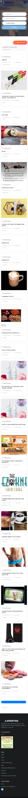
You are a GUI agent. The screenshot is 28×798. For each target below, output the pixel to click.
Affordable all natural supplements (10, 687)
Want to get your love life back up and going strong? (13, 649)
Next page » (5, 707)
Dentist (4, 60)
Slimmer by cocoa (7, 296)
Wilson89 (5, 156)
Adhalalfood (5, 355)
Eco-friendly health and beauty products (12, 461)
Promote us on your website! (8, 775)
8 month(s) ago (18, 62)
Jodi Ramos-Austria (7, 505)
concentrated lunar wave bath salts (12, 612)
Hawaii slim (5, 243)
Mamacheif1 (5, 467)
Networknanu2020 (7, 579)
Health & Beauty (7, 56)
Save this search (21, 42)
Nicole (4, 693)
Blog (2, 765)
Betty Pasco (5, 655)
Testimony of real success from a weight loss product (13, 97)
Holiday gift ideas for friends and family (13, 225)
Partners (3, 770)
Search (15, 27)
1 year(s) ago (16, 465)
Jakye (4, 102)
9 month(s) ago (17, 153)
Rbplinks (5, 541)
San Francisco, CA (7, 62)
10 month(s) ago (17, 299)
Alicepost (5, 301)
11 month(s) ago (17, 427)
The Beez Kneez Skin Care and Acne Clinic (13, 499)
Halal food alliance (8, 350)
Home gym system (7, 188)
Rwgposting (5, 192)
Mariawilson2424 (6, 64)
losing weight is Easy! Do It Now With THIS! (12, 574)
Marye (4, 230)
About (2, 757)
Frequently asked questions (8, 768)
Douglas (5, 337)
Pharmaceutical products (10, 333)
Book (3, 151)
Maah (4, 119)
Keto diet (5, 115)
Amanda (5, 247)
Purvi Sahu (5, 392)
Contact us (4, 773)
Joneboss (5, 617)
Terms (3, 760)
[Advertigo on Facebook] (2, 789)
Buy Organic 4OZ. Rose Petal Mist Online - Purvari (13, 387)
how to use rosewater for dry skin (13, 424)
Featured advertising (6, 762)
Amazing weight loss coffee (11, 536)
